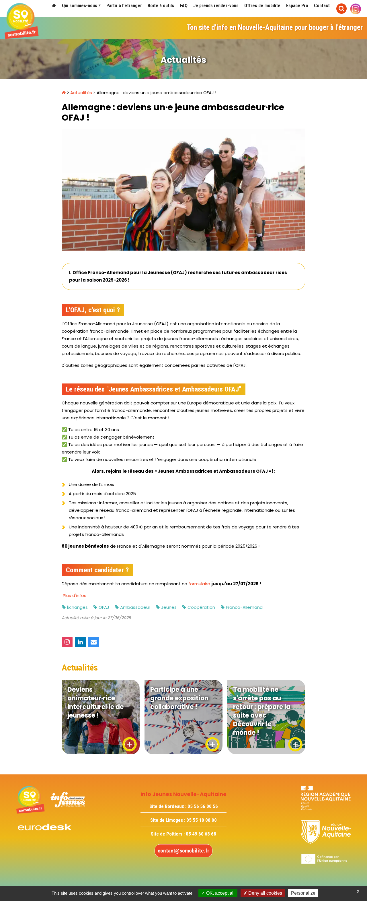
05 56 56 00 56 (203, 806)
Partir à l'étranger (124, 5)
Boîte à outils (161, 5)
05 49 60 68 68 (201, 834)
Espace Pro (297, 5)
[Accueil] (54, 6)
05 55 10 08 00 (201, 820)
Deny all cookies (264, 893)
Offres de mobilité (262, 5)
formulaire (198, 584)
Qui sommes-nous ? (81, 5)
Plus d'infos (74, 595)
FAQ (184, 5)
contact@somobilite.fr (183, 850)
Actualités (81, 93)
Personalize (303, 893)
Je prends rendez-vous (216, 5)
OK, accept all (220, 893)
